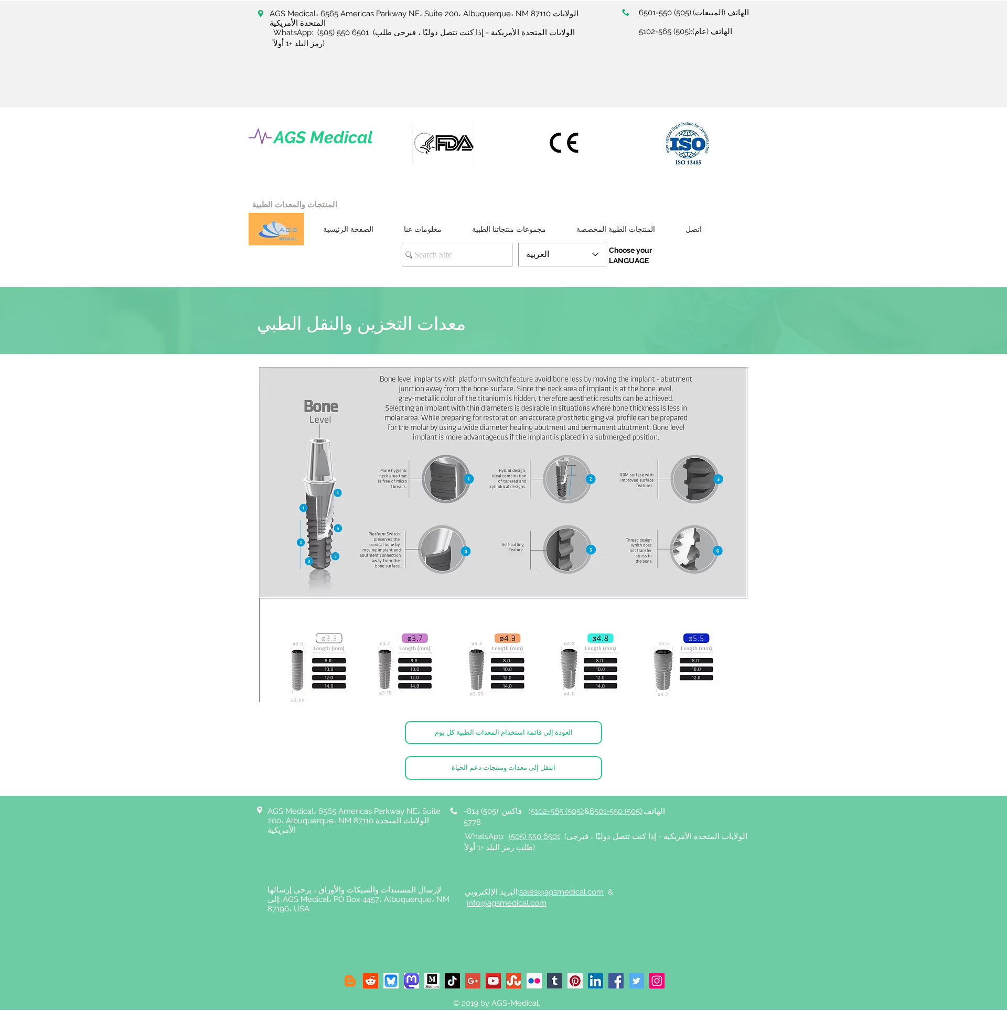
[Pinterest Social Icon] (575, 980)
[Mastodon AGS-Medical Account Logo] (411, 980)
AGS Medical (323, 137)
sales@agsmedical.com (561, 892)
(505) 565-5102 (665, 31)
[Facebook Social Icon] (616, 980)
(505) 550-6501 (665, 12)
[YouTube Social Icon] (493, 980)
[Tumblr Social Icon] (554, 980)
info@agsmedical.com (507, 903)
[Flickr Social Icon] (534, 980)
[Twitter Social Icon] (636, 980)
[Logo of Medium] (432, 980)
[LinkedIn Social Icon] (595, 980)
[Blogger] (350, 980)
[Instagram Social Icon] (657, 980)
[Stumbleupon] (513, 980)
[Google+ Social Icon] (472, 980)
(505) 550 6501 (343, 32)
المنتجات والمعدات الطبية (294, 204)
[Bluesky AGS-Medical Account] (391, 980)
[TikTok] (452, 980)
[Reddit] (370, 980)
